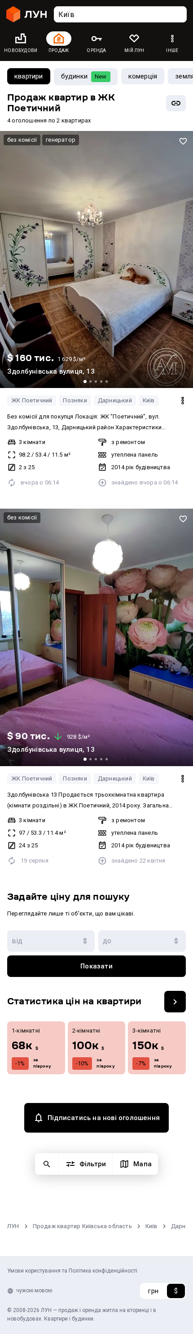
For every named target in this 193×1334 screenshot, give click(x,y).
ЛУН (13, 1226)
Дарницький (115, 400)
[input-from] (51, 941)
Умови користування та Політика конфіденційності (72, 1271)
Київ (149, 400)
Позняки (75, 400)
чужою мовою (34, 1290)
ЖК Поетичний (31, 400)
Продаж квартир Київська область (82, 1226)
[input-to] (142, 941)
